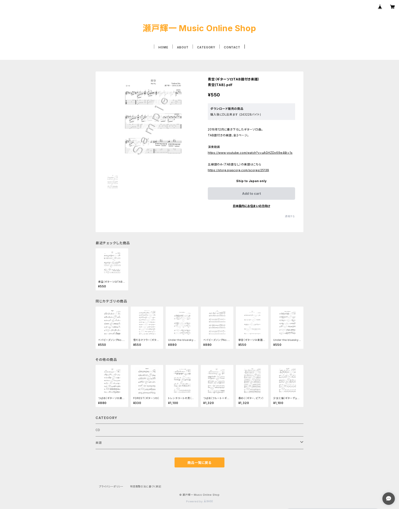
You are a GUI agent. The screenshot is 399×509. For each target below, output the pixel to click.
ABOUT (182, 47)
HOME (163, 47)
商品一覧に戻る (199, 463)
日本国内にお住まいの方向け (251, 206)
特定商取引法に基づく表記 (145, 486)
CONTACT (232, 47)
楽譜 (99, 442)
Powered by (195, 501)
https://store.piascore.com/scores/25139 (238, 170)
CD (98, 430)
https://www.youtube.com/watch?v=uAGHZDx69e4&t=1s (250, 152)
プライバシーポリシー (111, 486)
